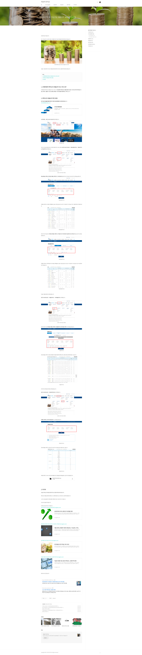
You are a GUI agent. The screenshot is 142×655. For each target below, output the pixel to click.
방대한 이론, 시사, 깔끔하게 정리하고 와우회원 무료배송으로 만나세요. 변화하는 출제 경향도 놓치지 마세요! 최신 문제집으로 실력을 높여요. (61, 592)
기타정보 (75, 4)
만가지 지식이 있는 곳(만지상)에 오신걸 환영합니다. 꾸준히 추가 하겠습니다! (55, 635)
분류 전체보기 (91, 30)
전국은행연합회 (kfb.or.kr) (45, 102)
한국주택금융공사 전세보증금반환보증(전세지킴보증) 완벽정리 (52, 607)
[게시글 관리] (46, 598)
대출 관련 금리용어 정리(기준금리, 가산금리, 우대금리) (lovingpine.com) (54, 524)
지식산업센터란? (92, 35)
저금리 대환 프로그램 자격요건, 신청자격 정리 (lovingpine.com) (52, 557)
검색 (97, 2)
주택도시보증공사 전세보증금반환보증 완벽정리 (50, 606)
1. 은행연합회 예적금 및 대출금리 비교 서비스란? (50, 76)
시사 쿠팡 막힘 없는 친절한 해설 (49, 589)
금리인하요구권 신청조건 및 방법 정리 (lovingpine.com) (51, 507)
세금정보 (62, 4)
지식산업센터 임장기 (92, 36)
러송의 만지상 (45, 2)
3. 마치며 (44, 79)
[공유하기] (45, 598)
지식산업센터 (47, 4)
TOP (100, 653)
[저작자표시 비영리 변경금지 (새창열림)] (54, 598)
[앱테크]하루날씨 (45, 611)
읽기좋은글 (91, 44)
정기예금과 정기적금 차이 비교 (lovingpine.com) (49, 540)
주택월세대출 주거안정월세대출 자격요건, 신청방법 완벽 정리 (52, 610)
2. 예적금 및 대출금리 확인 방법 (47, 77)
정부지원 (68, 4)
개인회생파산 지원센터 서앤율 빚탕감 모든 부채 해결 (53, 581)
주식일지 (90, 32)
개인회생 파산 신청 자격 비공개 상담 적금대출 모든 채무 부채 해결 (54, 583)
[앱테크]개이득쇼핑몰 (45, 608)
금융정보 (55, 4)
